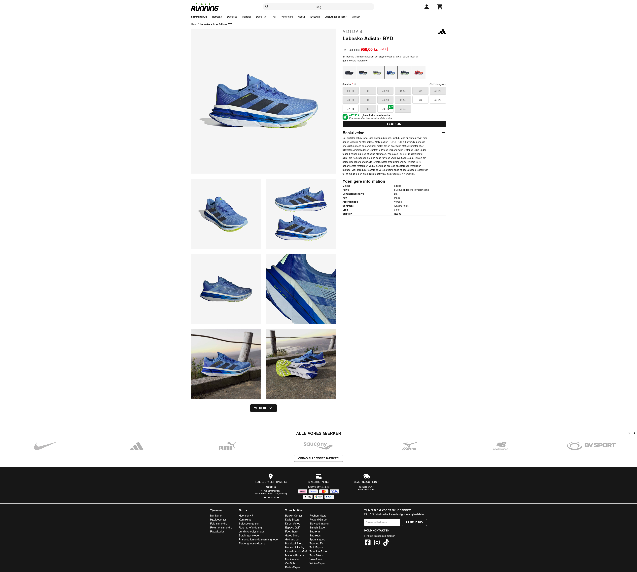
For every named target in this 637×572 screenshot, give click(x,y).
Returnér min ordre (221, 527)
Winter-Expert (317, 563)
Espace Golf (292, 527)
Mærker (356, 16)
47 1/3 (350, 108)
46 (420, 99)
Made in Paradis (294, 555)
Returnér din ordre (366, 489)
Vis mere (260, 408)
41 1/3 (403, 91)
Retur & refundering (250, 527)
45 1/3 (403, 99)
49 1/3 (387, 107)
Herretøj (246, 16)
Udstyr (301, 16)
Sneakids (315, 535)
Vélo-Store (316, 559)
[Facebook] (367, 543)
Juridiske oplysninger (251, 531)
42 (420, 91)
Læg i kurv (394, 124)
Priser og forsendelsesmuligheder (259, 539)
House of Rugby (294, 547)
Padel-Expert (293, 567)
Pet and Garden (319, 519)
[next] (634, 433)
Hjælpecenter (218, 519)
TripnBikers (316, 555)
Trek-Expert (316, 547)
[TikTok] (386, 543)
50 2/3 (403, 108)
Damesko (232, 16)
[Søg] (267, 6)
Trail (274, 16)
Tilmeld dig (414, 522)
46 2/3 (437, 99)
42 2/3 (437, 91)
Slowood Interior (319, 523)
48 (368, 108)
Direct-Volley (292, 523)
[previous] (629, 433)
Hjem (194, 24)
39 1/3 (350, 91)
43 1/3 (350, 99)
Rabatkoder (217, 531)
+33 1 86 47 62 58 (271, 497)
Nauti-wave (292, 559)
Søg (318, 6)
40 (368, 91)
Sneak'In (315, 531)
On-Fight (290, 563)
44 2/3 (385, 99)
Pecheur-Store (318, 515)
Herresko (217, 16)
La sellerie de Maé (296, 551)
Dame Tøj (261, 16)
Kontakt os (271, 486)
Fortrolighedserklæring (252, 543)
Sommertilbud (199, 16)
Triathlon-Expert (319, 551)
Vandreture (287, 16)
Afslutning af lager (335, 16)
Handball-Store (294, 543)
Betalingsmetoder (249, 535)
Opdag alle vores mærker (318, 458)
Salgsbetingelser (249, 523)
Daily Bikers (292, 519)
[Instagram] (377, 543)
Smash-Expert (318, 527)
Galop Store (292, 535)
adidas (353, 31)
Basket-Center (293, 515)
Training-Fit (316, 543)
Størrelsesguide (437, 84)
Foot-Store (291, 531)
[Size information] (355, 84)
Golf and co (292, 539)
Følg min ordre (218, 523)
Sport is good (317, 539)
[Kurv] (440, 6)
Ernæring (315, 16)
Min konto (216, 515)
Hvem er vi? (246, 515)
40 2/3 (385, 91)
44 (368, 99)
